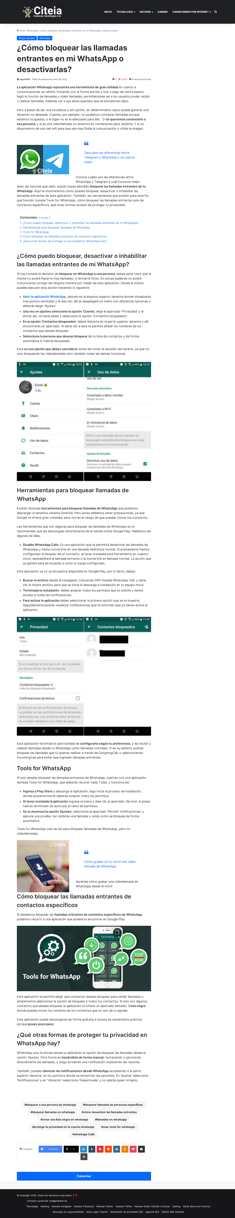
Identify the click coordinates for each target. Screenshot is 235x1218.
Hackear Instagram (61, 1206)
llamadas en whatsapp (112, 1119)
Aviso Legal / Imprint (97, 1211)
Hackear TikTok (124, 1206)
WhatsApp (32, 30)
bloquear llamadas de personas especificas (114, 1104)
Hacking (145, 11)
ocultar (45, 217)
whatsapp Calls (84, 1134)
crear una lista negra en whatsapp (65, 1119)
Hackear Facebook (84, 1206)
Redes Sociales (27, 38)
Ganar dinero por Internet (191, 11)
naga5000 (24, 79)
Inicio (108, 11)
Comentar (84, 1176)
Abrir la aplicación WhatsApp (44, 296)
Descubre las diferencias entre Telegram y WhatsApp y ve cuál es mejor (109, 157)
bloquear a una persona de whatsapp (51, 1104)
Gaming (163, 11)
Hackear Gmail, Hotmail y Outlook (152, 1206)
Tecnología (125, 11)
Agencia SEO (152, 1211)
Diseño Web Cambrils (173, 1211)
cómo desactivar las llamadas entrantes (110, 1112)
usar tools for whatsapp (119, 1127)
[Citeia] (42, 11)
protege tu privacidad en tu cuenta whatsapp (64, 1127)
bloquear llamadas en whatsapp (53, 1112)
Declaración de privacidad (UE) (126, 1211)
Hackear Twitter (104, 1206)
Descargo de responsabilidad (68, 1211)
